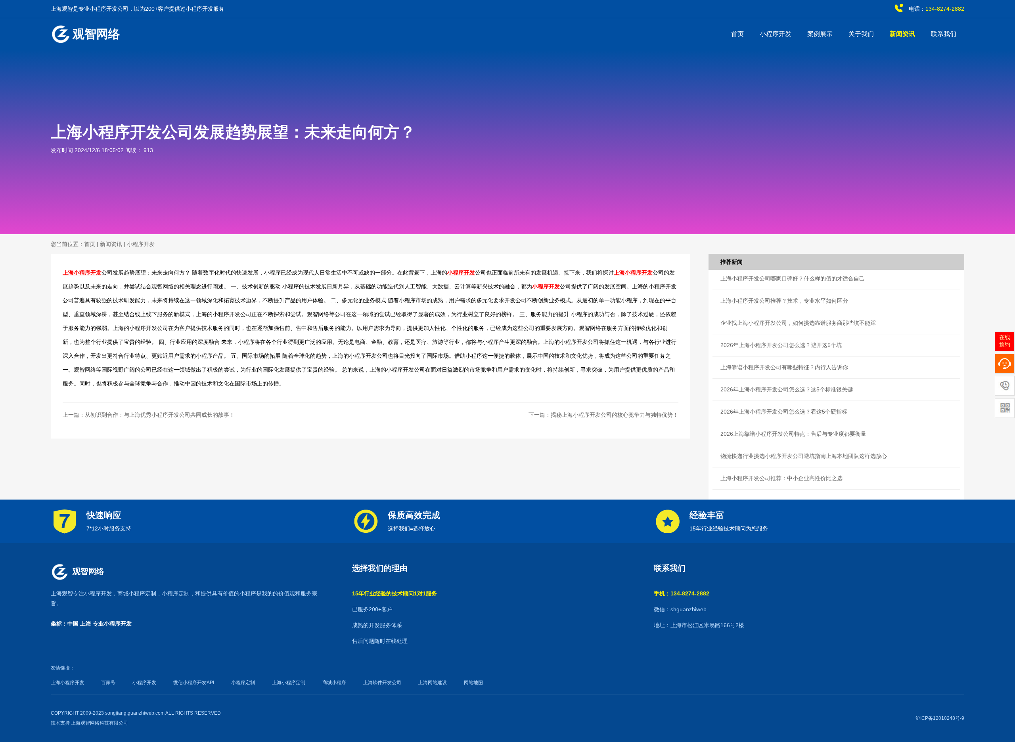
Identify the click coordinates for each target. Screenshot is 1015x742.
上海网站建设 (432, 682)
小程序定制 (176, 593)
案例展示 (820, 34)
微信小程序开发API (193, 682)
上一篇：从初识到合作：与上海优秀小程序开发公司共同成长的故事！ (149, 415)
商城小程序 (334, 682)
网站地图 (473, 682)
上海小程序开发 (82, 272)
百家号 (108, 682)
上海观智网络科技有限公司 (99, 723)
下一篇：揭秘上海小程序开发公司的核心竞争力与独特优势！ (603, 415)
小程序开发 (775, 34)
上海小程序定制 (288, 682)
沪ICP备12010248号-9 (939, 718)
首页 (737, 34)
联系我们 (943, 34)
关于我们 (861, 34)
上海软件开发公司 (382, 682)
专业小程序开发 (112, 623)
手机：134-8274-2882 (681, 593)
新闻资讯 (902, 34)
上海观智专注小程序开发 (81, 593)
